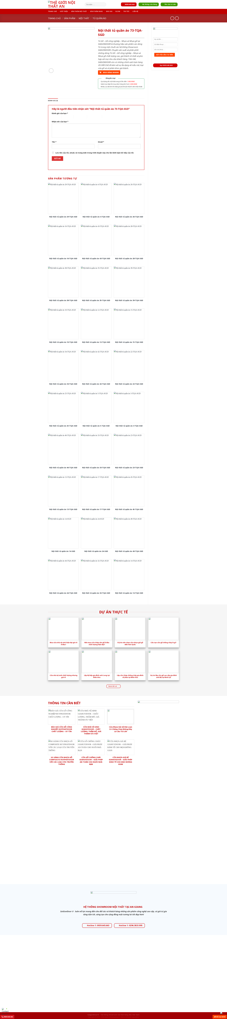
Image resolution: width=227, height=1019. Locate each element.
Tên (54, 142)
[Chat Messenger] (223, 1013)
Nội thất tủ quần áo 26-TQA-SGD (129, 217)
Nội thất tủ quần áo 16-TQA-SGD (63, 258)
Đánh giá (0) (53, 100)
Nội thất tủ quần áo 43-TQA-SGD (96, 258)
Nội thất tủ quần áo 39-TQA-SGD (129, 300)
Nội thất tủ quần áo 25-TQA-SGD (63, 426)
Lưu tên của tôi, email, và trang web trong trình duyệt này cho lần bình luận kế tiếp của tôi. (94, 153)
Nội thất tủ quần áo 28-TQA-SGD (129, 258)
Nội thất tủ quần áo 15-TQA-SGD (129, 342)
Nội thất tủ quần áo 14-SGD (63, 551)
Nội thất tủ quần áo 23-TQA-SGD (129, 468)
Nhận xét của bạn (60, 121)
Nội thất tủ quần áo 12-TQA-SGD (96, 342)
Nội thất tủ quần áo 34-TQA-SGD (63, 384)
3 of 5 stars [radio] (78, 117)
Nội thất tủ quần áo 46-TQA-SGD (63, 468)
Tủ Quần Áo (99, 18)
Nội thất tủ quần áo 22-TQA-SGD (129, 384)
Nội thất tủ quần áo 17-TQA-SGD (96, 509)
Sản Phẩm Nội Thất (79, 11)
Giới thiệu (64, 11)
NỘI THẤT (84, 18)
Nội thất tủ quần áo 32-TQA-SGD (96, 593)
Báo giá (109, 11)
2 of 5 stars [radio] (65, 117)
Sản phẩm (69, 18)
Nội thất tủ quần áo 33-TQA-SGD (96, 468)
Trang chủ (52, 11)
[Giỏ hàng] (178, 11)
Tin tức (126, 11)
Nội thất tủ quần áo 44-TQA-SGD (63, 593)
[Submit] (104, 4)
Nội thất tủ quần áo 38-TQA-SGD (63, 300)
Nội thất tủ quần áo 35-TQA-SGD (96, 300)
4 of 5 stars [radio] (91, 117)
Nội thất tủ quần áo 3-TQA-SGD (129, 426)
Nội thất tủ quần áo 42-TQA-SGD (96, 384)
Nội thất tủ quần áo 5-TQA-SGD (96, 426)
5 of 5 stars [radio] (106, 117)
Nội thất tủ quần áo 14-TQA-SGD (129, 593)
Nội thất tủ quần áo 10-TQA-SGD (63, 342)
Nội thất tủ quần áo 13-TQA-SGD (63, 509)
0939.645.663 (8, 1017)
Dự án (117, 11)
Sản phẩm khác (96, 11)
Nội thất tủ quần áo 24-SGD (96, 551)
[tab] (53, 100)
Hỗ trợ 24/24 (220, 1017)
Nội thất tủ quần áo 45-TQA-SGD (129, 509)
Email (101, 142)
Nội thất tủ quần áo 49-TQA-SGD (129, 551)
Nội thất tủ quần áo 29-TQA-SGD (63, 217)
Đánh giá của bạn (60, 113)
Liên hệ (135, 11)
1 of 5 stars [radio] (55, 117)
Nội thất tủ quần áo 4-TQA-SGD (96, 217)
